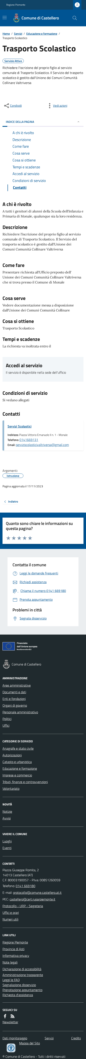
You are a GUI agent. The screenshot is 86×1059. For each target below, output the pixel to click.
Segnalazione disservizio (19, 984)
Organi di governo (15, 705)
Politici (7, 718)
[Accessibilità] (11, 1048)
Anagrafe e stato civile (18, 748)
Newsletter (10, 1022)
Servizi (18, 33)
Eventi (7, 847)
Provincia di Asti (13, 948)
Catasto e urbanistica (17, 761)
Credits (76, 1038)
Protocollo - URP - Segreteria (23, 905)
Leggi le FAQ (11, 979)
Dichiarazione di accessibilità (22, 968)
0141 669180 (25, 885)
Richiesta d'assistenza (18, 994)
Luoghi (7, 841)
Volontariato (11, 788)
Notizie (7, 811)
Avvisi (7, 818)
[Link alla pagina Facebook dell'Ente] (5, 1016)
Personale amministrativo (20, 712)
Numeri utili (10, 919)
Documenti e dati (14, 692)
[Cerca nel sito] (73, 18)
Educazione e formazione (41, 33)
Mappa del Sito (29, 1043)
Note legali (10, 962)
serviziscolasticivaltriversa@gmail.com (42, 444)
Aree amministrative (17, 685)
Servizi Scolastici (20, 426)
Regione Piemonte (15, 5)
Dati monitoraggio (15, 1038)
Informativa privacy (16, 955)
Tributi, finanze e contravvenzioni (25, 781)
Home (6, 33)
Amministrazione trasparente (23, 974)
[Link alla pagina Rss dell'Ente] (12, 1016)
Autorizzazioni (12, 755)
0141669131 (28, 439)
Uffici (6, 725)
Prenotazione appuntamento (22, 989)
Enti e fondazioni (14, 698)
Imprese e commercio (17, 775)
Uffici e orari (11, 912)
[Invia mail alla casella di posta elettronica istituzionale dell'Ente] (37, 892)
